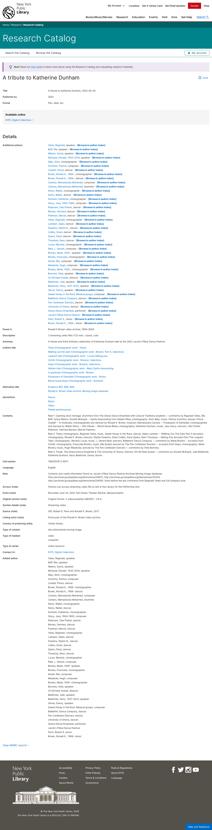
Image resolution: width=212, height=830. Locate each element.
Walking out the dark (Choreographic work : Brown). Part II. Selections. (86, 351)
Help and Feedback (198, 826)
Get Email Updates (175, 5)
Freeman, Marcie (57, 215)
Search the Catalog (17, 52)
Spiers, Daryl (55, 236)
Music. (51, 401)
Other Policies (92, 772)
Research (122, 17)
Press (62, 772)
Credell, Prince (56, 170)
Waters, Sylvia (55, 153)
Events (153, 17)
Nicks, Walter (55, 190)
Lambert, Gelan (56, 223)
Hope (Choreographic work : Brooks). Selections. (74, 364)
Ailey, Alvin (54, 161)
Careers (63, 777)
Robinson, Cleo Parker (60, 207)
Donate (194, 5)
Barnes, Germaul (57, 211)
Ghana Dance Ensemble (61, 310)
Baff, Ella (52, 149)
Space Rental (66, 782)
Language (116, 777)
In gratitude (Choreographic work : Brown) (71, 372)
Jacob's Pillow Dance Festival (64, 314)
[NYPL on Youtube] (195, 770)
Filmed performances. (60, 409)
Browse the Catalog (48, 52)
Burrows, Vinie (55, 273)
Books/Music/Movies (99, 17)
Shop (206, 5)
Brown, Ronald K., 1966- (61, 174)
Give (174, 17)
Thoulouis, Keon (56, 240)
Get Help (186, 17)
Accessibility (65, 767)
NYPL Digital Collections (61, 552)
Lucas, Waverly (56, 244)
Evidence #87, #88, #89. (61, 386)
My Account (114, 5)
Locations (134, 5)
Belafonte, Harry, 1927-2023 (63, 285)
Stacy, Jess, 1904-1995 (61, 203)
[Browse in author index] (91, 145)
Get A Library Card (152, 5)
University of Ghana (58, 306)
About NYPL (117, 772)
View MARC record (14, 745)
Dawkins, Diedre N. (58, 227)
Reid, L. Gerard (56, 248)
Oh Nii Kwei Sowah (58, 277)
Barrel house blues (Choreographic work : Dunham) (75, 380)
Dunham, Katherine (58, 199)
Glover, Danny (55, 290)
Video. (51, 405)
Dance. (52, 397)
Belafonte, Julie (56, 281)
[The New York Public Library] (17, 11)
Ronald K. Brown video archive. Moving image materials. (78, 391)
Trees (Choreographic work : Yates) (67, 347)
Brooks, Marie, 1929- (59, 252)
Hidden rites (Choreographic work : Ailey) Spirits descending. (81, 368)
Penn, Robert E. (56, 319)
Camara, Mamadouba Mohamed (65, 182)
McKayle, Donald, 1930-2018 (64, 157)
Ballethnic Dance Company (62, 298)
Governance (92, 782)
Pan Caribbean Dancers (61, 302)
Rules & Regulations (121, 767)
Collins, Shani (55, 232)
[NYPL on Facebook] (173, 770)
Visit (164, 17)
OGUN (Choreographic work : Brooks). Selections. (75, 360)
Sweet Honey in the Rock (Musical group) (70, 294)
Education (138, 17)
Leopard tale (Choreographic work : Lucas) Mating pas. (78, 355)
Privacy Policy (93, 767)
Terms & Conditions (95, 777)
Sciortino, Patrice (57, 165)
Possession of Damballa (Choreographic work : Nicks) (77, 376)
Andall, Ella (54, 261)
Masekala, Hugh (56, 265)
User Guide (37, 66)
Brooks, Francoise (57, 256)
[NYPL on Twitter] (180, 770)
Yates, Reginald (56, 145)
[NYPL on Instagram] (188, 770)
